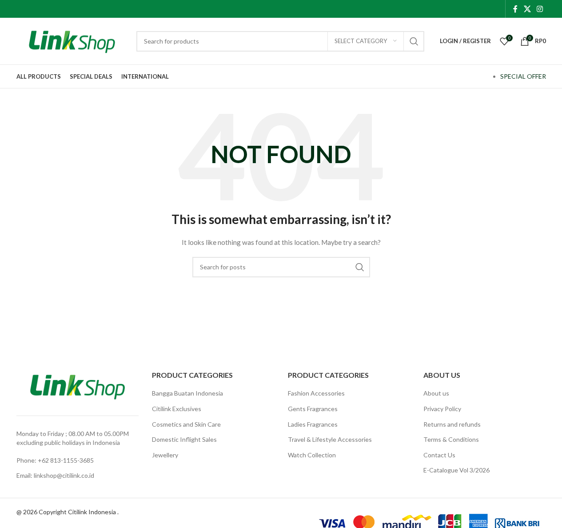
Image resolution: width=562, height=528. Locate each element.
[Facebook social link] (515, 9)
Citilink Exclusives (176, 408)
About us (436, 393)
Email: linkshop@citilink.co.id (55, 475)
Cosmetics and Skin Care (186, 424)
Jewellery (165, 455)
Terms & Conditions (451, 439)
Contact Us (439, 455)
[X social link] (527, 9)
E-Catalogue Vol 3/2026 (456, 470)
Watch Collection (312, 455)
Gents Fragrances (313, 408)
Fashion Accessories (316, 393)
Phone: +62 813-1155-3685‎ (55, 460)
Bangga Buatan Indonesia (187, 393)
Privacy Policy (442, 408)
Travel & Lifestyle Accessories (330, 439)
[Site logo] (72, 40)
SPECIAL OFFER (523, 76)
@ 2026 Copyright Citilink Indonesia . (67, 512)
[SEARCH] (414, 41)
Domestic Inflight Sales (184, 439)
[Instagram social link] (540, 9)
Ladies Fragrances (313, 424)
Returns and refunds (452, 424)
